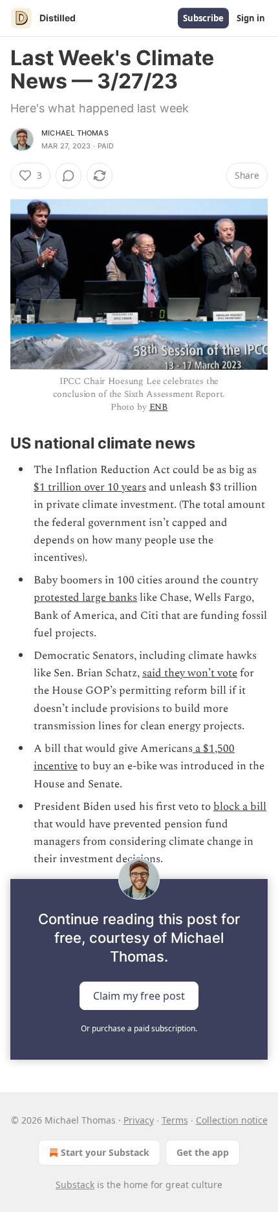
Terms (175, 1120)
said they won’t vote (189, 673)
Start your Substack (105, 1152)
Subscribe (203, 18)
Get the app (202, 1152)
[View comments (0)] (68, 175)
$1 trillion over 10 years (90, 487)
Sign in (251, 18)
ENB (158, 407)
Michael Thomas (75, 132)
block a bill (239, 806)
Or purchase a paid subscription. (139, 1028)
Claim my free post (139, 995)
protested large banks (85, 597)
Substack (75, 1184)
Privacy (138, 1120)
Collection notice (232, 1120)
